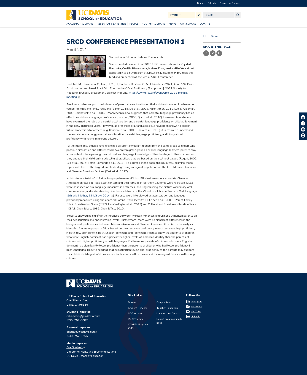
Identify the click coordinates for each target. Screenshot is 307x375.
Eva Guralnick (74, 347)
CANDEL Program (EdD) (138, 326)
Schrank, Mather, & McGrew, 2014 (88, 196)
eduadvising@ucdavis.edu (82, 316)
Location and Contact (169, 313)
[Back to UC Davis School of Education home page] (94, 14)
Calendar (212, 3)
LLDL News (210, 36)
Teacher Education (167, 308)
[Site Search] (238, 15)
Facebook (196, 306)
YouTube (196, 311)
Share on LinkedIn (219, 53)
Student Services (137, 308)
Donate (200, 3)
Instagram (196, 301)
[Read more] (86, 66)
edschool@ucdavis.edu (80, 332)
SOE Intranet (135, 313)
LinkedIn (195, 316)
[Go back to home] (89, 283)
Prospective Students (230, 3)
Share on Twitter (213, 53)
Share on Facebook (206, 53)
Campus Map (164, 302)
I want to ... (177, 15)
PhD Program (135, 319)
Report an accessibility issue (169, 320)
